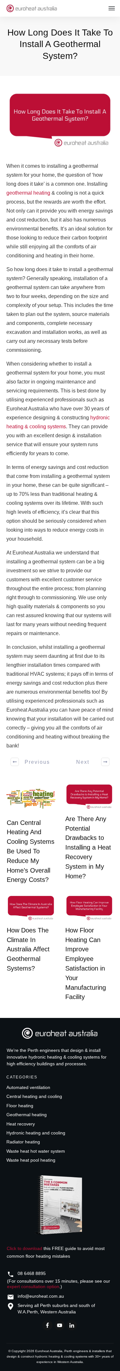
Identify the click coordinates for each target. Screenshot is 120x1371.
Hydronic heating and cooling (35, 1132)
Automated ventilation (28, 1087)
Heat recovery (20, 1123)
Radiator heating (23, 1141)
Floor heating (19, 1105)
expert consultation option (33, 1286)
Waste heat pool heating (30, 1160)
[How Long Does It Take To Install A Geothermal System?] (60, 120)
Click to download (24, 1248)
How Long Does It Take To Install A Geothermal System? (60, 44)
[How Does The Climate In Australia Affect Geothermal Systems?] (30, 908)
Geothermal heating (26, 1114)
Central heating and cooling (34, 1096)
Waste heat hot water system (35, 1151)
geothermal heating (28, 193)
